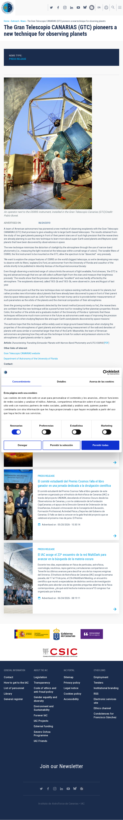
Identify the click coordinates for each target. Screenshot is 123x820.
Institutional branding (106, 688)
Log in (106, 7)
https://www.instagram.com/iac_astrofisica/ (65, 7)
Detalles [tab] (61, 381)
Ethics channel (102, 708)
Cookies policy (72, 693)
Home (6, 21)
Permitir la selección (61, 445)
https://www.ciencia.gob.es (32, 634)
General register (13, 699)
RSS (96, 693)
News (23, 21)
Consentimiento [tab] (21, 381)
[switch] (46, 432)
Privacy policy (72, 682)
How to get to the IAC (16, 682)
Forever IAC (41, 715)
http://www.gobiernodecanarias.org (64, 634)
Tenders (98, 682)
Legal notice (71, 688)
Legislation (40, 677)
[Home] (7, 7)
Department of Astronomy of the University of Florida (31, 358)
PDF (106, 343)
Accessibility (71, 699)
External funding (43, 726)
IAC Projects (41, 720)
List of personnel (14, 688)
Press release (17, 59)
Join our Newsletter (61, 766)
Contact (8, 677)
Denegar (22, 445)
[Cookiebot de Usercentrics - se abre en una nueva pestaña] (105, 372)
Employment (101, 677)
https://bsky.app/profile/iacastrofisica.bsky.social (85, 7)
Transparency (42, 682)
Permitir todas (100, 445)
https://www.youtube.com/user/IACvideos (78, 7)
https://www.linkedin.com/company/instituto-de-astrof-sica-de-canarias (71, 7)
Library (8, 693)
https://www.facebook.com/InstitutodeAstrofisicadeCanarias (58, 7)
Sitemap (68, 677)
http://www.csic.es (60, 652)
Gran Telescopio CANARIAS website (22, 353)
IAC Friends (40, 741)
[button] (48, 143)
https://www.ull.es (92, 634)
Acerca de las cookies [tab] (101, 381)
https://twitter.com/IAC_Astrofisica (51, 7)
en (99, 7)
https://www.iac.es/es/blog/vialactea (91, 7)
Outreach (15, 21)
